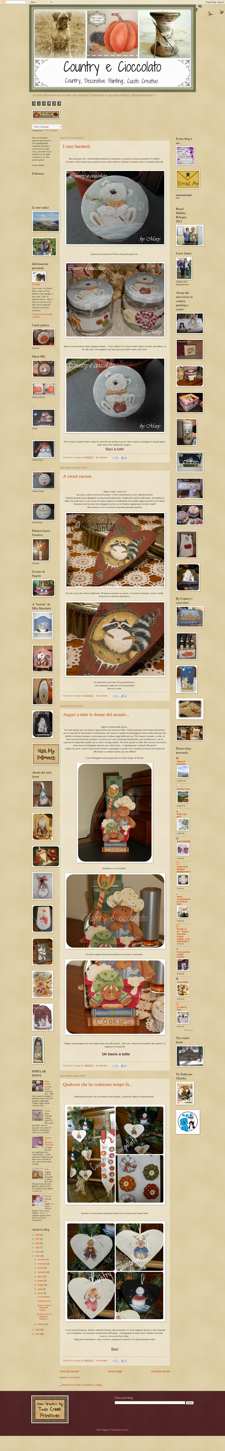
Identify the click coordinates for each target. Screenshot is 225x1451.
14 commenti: (102, 1360)
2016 (37, 1243)
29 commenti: (102, 457)
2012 (37, 1330)
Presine (48, 1196)
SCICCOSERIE (184, 841)
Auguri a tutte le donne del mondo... (96, 714)
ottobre (41, 1268)
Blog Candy (47, 1082)
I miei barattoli (76, 146)
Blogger (125, 1430)
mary (37, 284)
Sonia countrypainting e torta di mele (184, 900)
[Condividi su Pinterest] (125, 457)
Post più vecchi (160, 1371)
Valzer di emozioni (181, 762)
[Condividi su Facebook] (122, 457)
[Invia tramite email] (113, 457)
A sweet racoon (77, 476)
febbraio (41, 1324)
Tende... (48, 1111)
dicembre (42, 1259)
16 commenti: (102, 696)
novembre (42, 1264)
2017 (37, 1239)
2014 (37, 1252)
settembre (42, 1272)
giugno (41, 1280)
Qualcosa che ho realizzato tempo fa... (98, 1084)
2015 (37, 1247)
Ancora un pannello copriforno (49, 1141)
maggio (41, 1285)
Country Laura (183, 789)
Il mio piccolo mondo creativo (183, 954)
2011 (37, 1334)
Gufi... (47, 1169)
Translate (53, 130)
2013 (37, 1256)
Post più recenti (69, 1371)
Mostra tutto (188, 1030)
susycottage (182, 982)
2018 (37, 1235)
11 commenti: (102, 1065)
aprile (40, 1289)
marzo (41, 1293)
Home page (115, 1371)
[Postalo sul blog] (116, 457)
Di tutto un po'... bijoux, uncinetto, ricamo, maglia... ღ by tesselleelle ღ (183, 935)
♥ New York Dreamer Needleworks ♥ (184, 869)
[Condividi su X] (119, 457)
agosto (41, 1276)
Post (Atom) (74, 1377)
